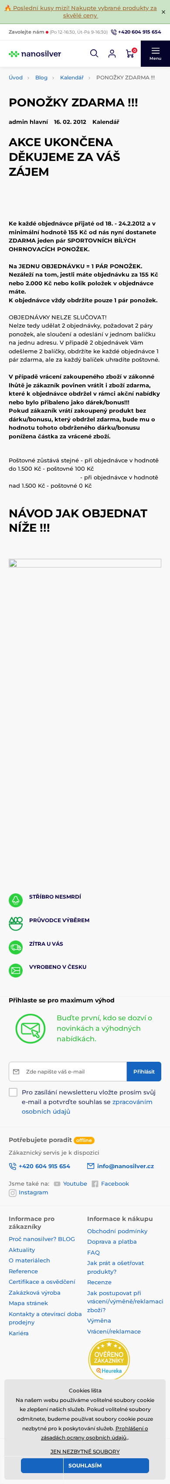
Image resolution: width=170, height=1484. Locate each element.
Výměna (99, 1320)
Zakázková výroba (35, 1292)
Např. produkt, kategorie (64, 69)
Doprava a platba (112, 1241)
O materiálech (29, 1260)
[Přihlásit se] (112, 54)
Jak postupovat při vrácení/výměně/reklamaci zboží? (125, 1301)
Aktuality (22, 1249)
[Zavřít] (163, 11)
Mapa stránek (28, 1302)
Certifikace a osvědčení (42, 1281)
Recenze (99, 1282)
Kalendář (72, 77)
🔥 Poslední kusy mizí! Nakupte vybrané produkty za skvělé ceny (80, 11)
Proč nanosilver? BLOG (42, 1238)
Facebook (115, 1183)
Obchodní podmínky (117, 1231)
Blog (41, 77)
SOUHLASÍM (85, 1465)
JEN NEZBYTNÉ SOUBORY (85, 1451)
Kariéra (19, 1333)
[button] (94, 54)
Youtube (75, 1183)
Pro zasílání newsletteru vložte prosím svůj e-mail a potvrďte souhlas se (89, 1101)
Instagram (33, 1192)
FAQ (93, 1252)
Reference (23, 1271)
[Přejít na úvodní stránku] (35, 53)
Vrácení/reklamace (114, 1331)
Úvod (16, 77)
